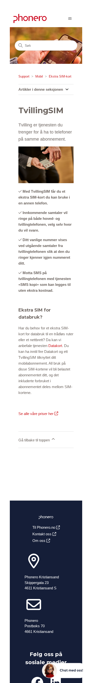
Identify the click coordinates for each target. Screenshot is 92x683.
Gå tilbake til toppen (34, 440)
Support (23, 76)
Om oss (39, 540)
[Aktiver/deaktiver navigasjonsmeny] (70, 18)
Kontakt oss (42, 534)
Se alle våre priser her (36, 414)
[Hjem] (30, 18)
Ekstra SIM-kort (60, 76)
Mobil (39, 76)
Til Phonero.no (44, 527)
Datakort (55, 346)
